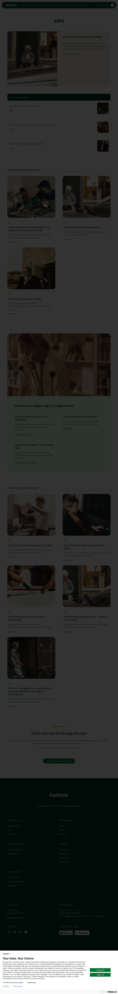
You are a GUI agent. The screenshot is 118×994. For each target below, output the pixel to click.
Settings (6, 986)
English (6, 954)
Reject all (100, 975)
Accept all (100, 970)
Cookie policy (18, 986)
